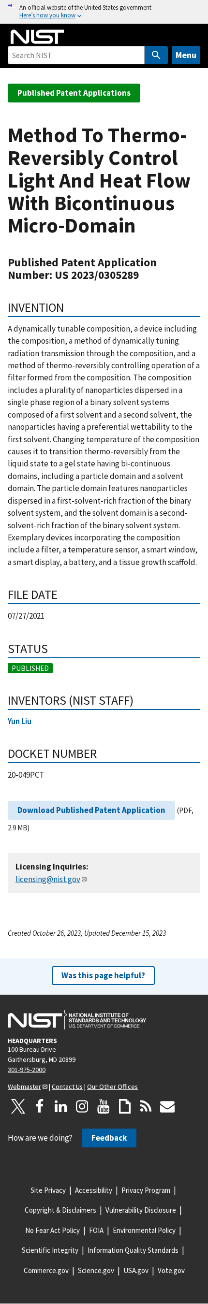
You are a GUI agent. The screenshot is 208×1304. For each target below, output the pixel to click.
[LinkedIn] (61, 1106)
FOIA (96, 1230)
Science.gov (96, 1270)
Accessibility (93, 1190)
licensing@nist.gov (47, 879)
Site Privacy (48, 1190)
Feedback (109, 1137)
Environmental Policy (144, 1230)
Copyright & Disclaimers (60, 1210)
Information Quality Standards (133, 1250)
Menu (186, 54)
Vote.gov (171, 1270)
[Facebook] (39, 1106)
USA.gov (136, 1270)
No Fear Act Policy (52, 1230)
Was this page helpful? (103, 975)
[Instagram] (82, 1106)
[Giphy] (124, 1106)
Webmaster (24, 1086)
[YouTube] (103, 1106)
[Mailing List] (167, 1106)
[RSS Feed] (146, 1106)
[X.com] (18, 1106)
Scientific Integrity (50, 1250)
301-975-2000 (26, 1069)
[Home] (37, 37)
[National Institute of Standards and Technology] (77, 1019)
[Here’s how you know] (104, 12)
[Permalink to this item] (70, 307)
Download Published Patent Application (91, 810)
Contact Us (67, 1086)
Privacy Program (145, 1190)
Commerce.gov (46, 1270)
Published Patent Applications (74, 92)
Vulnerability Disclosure (140, 1210)
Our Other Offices (112, 1086)
